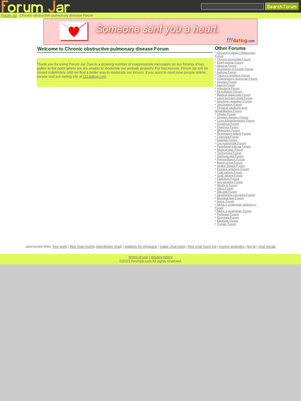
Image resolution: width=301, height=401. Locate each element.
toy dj (251, 247)
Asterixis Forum (227, 139)
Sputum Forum (227, 81)
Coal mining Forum (229, 172)
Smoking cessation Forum (234, 101)
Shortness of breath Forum (235, 68)
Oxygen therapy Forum (232, 117)
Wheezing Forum (228, 130)
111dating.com (94, 77)
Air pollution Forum (229, 91)
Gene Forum (225, 201)
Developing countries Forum (236, 194)
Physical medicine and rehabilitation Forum (231, 109)
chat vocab (267, 247)
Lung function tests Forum (234, 98)
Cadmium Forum (228, 178)
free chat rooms (82, 247)
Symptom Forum (228, 123)
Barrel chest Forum (230, 162)
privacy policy (162, 257)
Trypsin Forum (226, 223)
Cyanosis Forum (228, 136)
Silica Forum (225, 188)
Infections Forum (228, 88)
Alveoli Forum (226, 85)
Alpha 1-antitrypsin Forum (234, 211)
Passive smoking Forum (233, 169)
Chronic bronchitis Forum (233, 59)
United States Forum (231, 165)
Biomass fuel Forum (230, 198)
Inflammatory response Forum (237, 78)
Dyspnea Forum (227, 127)
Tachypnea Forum (229, 152)
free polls (60, 247)
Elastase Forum (227, 220)
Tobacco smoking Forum (233, 75)
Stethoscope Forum (230, 156)
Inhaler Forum (226, 114)
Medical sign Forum (230, 149)
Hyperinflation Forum (231, 159)
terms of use (138, 257)
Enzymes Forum (228, 217)
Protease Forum (228, 214)
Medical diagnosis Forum (233, 94)
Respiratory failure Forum (234, 133)
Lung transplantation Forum (236, 120)
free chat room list (202, 247)
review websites (232, 247)
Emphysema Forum (230, 62)
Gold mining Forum (230, 175)
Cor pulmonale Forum (231, 143)
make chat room (172, 247)
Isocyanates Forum (230, 181)
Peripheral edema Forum (233, 146)
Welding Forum (227, 185)
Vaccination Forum (229, 104)
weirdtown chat (109, 247)
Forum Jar (9, 16)
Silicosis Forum (227, 191)
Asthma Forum (226, 72)
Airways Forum (226, 65)
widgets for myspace (141, 247)
